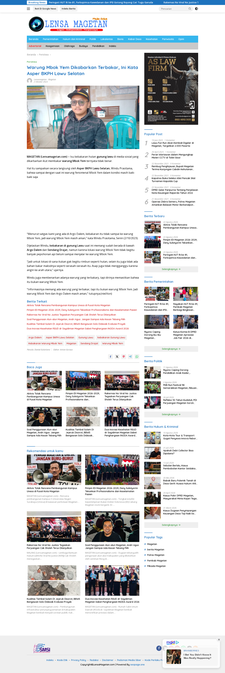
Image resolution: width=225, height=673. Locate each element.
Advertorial (35, 46)
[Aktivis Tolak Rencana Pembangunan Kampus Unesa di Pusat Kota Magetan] (44, 380)
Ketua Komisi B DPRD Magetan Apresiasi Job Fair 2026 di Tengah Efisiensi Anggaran (185, 334)
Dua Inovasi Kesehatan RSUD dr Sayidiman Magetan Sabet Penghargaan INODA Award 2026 (78, 328)
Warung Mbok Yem (112, 343)
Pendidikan (98, 46)
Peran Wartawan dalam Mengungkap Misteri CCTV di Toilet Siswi (172, 156)
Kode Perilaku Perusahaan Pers (162, 660)
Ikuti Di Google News (45, 8)
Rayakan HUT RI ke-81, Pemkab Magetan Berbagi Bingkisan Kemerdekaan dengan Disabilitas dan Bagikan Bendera (185, 307)
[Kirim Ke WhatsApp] (136, 356)
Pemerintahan (50, 39)
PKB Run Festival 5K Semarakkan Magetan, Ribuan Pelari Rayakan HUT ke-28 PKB (180, 386)
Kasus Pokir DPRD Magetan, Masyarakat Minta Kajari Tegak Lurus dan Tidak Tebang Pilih (180, 497)
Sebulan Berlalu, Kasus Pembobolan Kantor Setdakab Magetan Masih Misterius (180, 467)
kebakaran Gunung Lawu (111, 337)
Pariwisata (168, 39)
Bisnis (120, 39)
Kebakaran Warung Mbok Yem (45, 343)
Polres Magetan (155, 555)
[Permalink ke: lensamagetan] (29, 80)
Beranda (33, 39)
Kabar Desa (134, 39)
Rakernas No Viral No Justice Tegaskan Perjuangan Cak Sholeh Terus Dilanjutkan (71, 314)
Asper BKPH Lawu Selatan (60, 337)
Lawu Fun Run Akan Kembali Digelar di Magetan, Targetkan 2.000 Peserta (173, 144)
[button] (190, 8)
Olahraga (69, 46)
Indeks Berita (68, 8)
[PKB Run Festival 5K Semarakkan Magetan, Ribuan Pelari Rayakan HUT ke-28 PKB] (152, 387)
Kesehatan (152, 39)
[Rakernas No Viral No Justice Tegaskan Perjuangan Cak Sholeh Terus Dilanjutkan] (122, 380)
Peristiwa (32, 61)
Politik (93, 39)
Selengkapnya (170, 269)
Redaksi (94, 660)
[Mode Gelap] (196, 9)
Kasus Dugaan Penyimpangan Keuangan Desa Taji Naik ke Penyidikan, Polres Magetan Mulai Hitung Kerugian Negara (179, 512)
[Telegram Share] (130, 356)
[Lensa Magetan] (68, 23)
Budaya (83, 46)
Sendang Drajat (89, 343)
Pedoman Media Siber (129, 660)
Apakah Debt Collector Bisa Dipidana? (178, 452)
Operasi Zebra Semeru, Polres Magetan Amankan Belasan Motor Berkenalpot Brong (173, 203)
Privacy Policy (78, 660)
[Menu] (29, 9)
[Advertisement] (83, 205)
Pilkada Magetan (156, 566)
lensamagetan (40, 79)
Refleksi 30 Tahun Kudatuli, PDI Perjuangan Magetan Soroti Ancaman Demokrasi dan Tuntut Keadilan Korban (180, 401)
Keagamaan (52, 46)
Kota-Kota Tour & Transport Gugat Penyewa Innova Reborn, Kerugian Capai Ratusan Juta (180, 437)
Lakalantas (107, 39)
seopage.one (137, 664)
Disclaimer (107, 660)
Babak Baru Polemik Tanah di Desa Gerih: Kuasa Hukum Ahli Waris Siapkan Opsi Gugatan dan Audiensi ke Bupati (179, 482)
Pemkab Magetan (157, 560)
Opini (181, 39)
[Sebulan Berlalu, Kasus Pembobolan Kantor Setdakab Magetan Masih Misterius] (152, 468)
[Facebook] (159, 648)
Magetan (52, 79)
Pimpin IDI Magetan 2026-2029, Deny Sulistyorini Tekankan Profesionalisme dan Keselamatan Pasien (82, 309)
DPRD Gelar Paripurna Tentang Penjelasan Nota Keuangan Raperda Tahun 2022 (175, 191)
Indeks (112, 46)
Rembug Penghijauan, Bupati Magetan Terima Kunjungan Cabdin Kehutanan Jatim (173, 168)
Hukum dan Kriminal (74, 39)
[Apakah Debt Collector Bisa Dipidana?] (152, 453)
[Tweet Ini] (117, 356)
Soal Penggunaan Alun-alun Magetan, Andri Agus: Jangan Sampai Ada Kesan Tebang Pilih (76, 319)
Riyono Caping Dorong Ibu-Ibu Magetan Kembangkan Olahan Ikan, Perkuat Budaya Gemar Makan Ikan (156, 334)
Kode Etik (62, 660)
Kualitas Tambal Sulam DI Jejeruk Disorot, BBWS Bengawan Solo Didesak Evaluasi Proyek (76, 323)
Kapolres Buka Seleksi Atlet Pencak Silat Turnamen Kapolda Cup (173, 180)
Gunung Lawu (85, 337)
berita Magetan (155, 549)
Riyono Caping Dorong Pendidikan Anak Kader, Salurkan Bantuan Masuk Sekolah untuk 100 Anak (177, 371)
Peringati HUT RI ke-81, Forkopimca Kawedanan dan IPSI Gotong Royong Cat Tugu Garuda (70, 2)
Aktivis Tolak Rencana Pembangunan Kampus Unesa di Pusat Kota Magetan (68, 305)
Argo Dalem (35, 337)
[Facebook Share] (110, 356)
